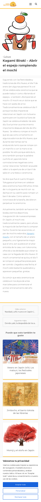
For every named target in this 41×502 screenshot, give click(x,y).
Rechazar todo (20, 497)
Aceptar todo (20, 485)
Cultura (7, 57)
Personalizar (20, 491)
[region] (20, 479)
